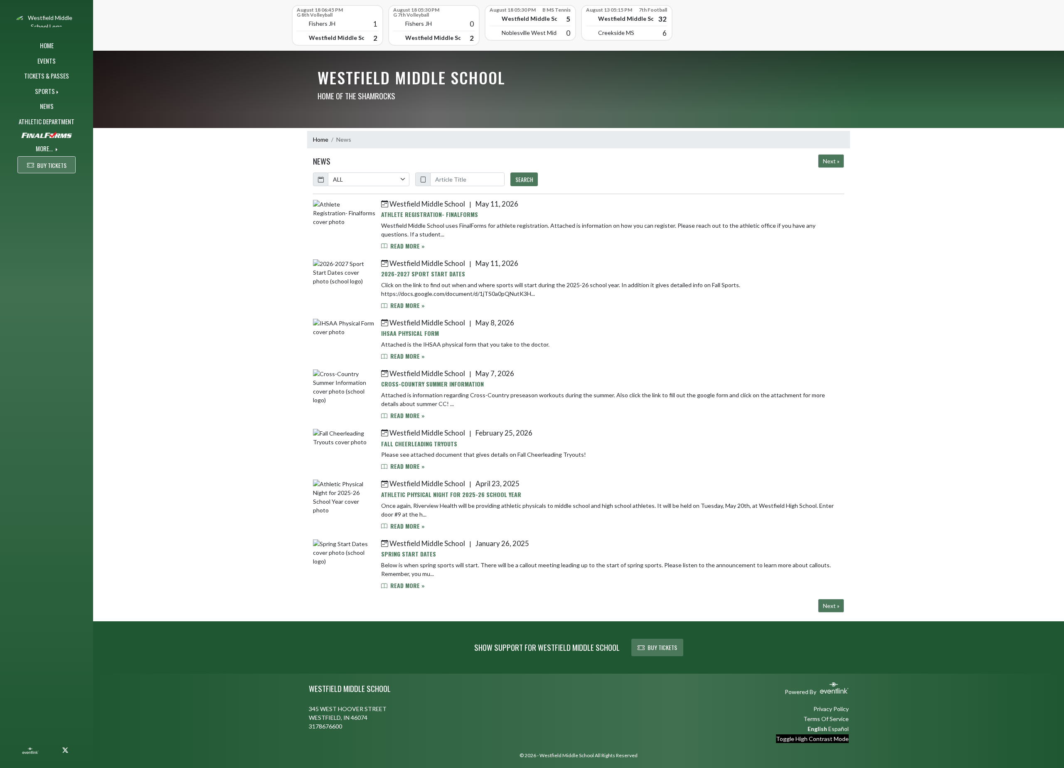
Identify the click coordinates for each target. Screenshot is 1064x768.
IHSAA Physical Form (410, 333)
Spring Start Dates (408, 553)
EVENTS (46, 60)
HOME (47, 45)
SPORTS (45, 91)
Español (838, 728)
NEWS (47, 106)
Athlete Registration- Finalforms (429, 214)
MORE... (45, 148)
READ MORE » (407, 245)
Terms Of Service (826, 718)
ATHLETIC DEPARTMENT (46, 121)
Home (320, 139)
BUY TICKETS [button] (51, 165)
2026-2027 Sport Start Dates (423, 273)
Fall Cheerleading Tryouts (419, 443)
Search (524, 179)
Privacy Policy (831, 708)
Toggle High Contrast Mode (812, 738)
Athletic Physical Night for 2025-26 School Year (451, 494)
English (817, 728)
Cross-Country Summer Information (432, 383)
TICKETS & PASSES (46, 75)
